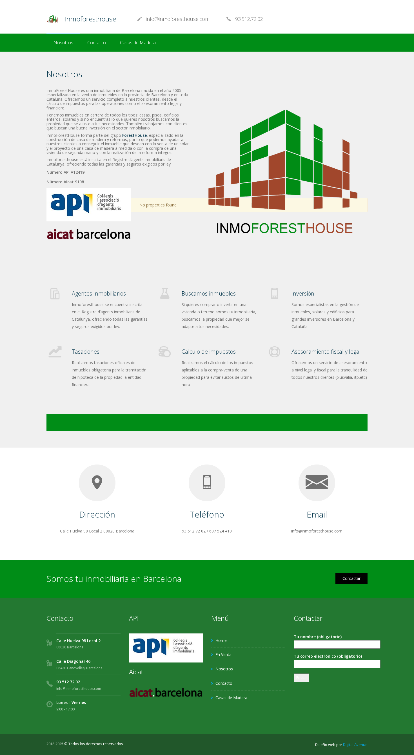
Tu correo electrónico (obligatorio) (328, 656)
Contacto (96, 42)
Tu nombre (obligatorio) (318, 636)
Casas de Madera (138, 42)
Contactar (351, 578)
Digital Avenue (355, 744)
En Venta (223, 654)
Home (221, 640)
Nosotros (63, 42)
